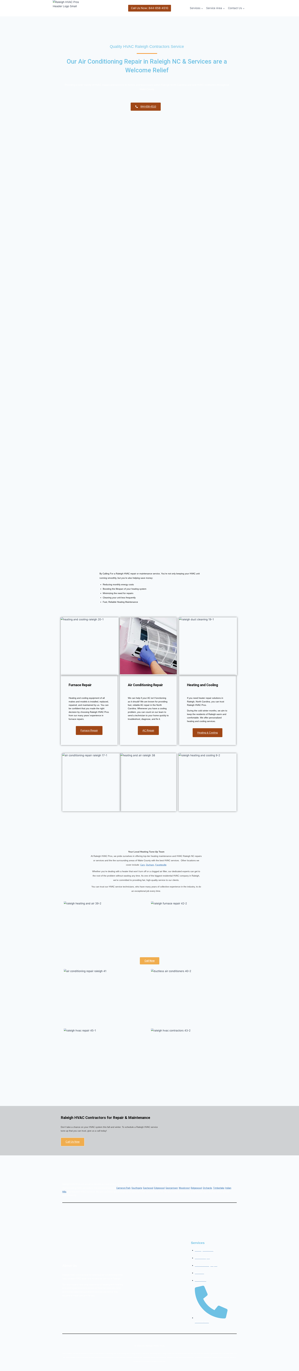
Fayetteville (160, 865)
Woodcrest (184, 1188)
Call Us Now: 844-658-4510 (149, 8)
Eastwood (148, 1188)
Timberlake (218, 1188)
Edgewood (159, 1188)
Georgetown (172, 1188)
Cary (142, 865)
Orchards (207, 1188)
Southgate (136, 1188)
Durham (150, 865)
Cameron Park (123, 1188)
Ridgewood (196, 1188)
